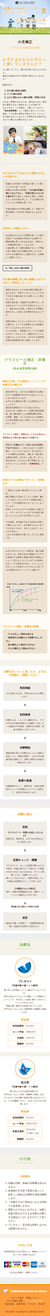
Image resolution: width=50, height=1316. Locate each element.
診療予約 (20, 1304)
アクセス (32, 1304)
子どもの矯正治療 (34, 1301)
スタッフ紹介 (17, 1298)
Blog (42, 1304)
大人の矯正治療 (15, 1301)
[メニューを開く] (44, 10)
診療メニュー (33, 1298)
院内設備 (9, 1304)
